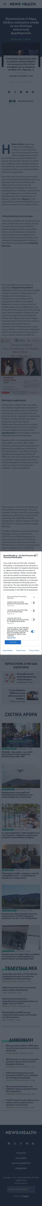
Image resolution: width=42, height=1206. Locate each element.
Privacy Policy (34, 650)
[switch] (33, 603)
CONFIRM (12, 642)
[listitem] (21, 597)
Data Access (21, 650)
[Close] (37, 556)
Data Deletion (8, 650)
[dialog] (21, 603)
